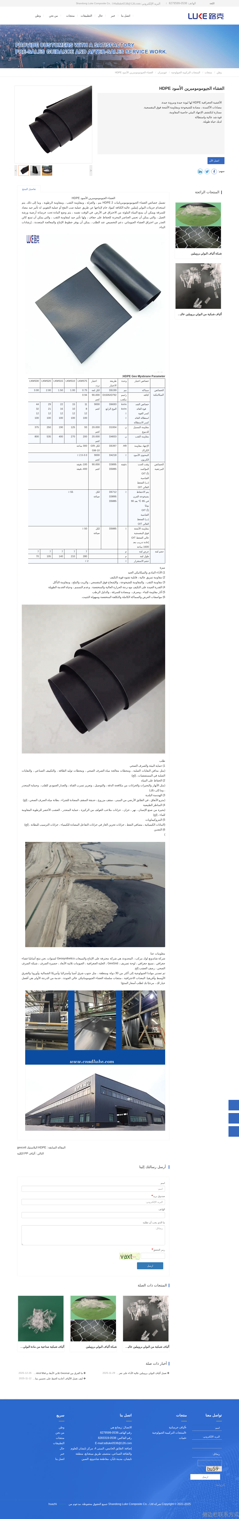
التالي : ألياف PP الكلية (30, 1153)
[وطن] (206, 15)
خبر (62, 1453)
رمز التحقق (159, 1249)
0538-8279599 (182, 3)
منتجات (208, 72)
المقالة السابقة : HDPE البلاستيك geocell (41, 1147)
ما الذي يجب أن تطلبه (154, 1222)
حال (100, 15)
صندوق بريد (159, 1196)
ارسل (150, 1265)
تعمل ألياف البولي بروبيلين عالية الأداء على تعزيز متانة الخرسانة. (141, 1373)
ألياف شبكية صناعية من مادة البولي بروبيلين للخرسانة (42, 1346)
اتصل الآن (215, 160)
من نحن (59, 1432)
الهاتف (162, 1209)
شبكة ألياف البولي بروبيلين (101, 1346)
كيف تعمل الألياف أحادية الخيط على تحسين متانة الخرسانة (57, 1378)
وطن (38, 15)
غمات (182, 1437)
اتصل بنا (125, 15)
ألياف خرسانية (177, 1427)
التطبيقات (86, 15)
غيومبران (162, 72)
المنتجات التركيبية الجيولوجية (185, 72)
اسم (163, 1183)
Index (62, 1504)
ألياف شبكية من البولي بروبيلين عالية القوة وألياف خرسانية (147, 1346)
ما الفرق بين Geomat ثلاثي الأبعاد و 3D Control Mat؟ (57, 1373)
